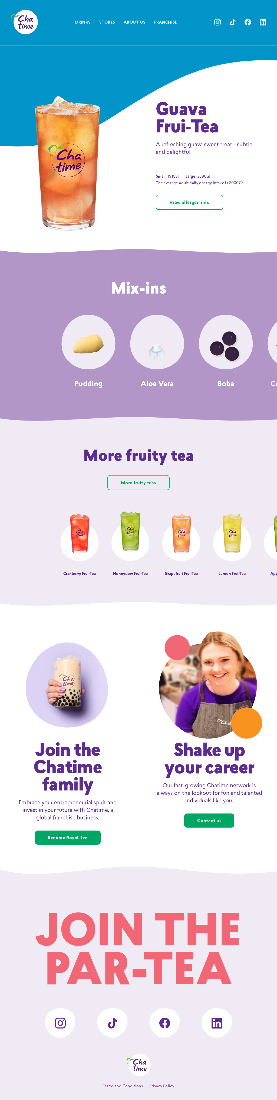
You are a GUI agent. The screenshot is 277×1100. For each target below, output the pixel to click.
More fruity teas (138, 483)
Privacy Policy (161, 1086)
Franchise (165, 23)
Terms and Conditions (123, 1086)
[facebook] (248, 22)
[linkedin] (263, 22)
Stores (107, 23)
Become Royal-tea (68, 838)
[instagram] (217, 22)
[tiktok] (232, 22)
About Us (135, 23)
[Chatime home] (24, 22)
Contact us (209, 821)
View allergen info (189, 203)
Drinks (83, 23)
